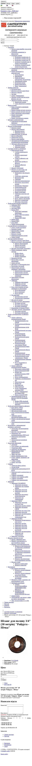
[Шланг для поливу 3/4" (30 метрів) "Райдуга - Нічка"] (17, 657)
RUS (9, 5)
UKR (4, 5)
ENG (15, 5)
